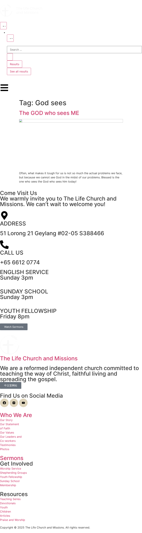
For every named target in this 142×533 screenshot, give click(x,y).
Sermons (11, 458)
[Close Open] (10, 38)
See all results (19, 71)
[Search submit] (10, 56)
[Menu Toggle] (3, 25)
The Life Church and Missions (39, 358)
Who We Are (16, 415)
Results (14, 64)
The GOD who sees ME (49, 113)
